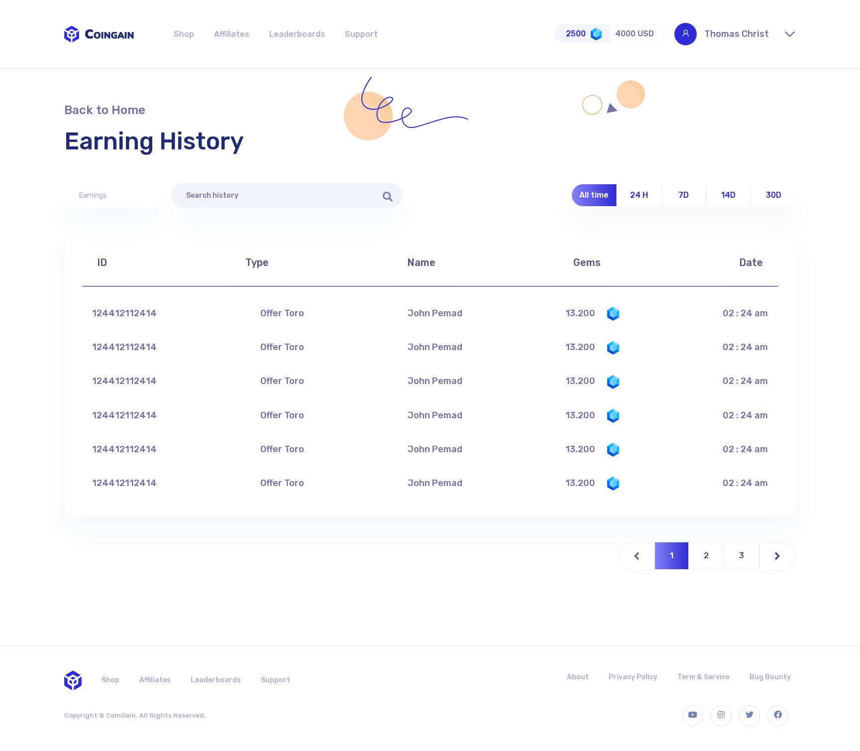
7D (683, 195)
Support (361, 34)
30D (773, 195)
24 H (639, 195)
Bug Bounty (770, 677)
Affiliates (231, 34)
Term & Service (703, 677)
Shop (184, 34)
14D (728, 195)
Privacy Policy (633, 677)
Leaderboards (297, 34)
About (578, 677)
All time (594, 195)
